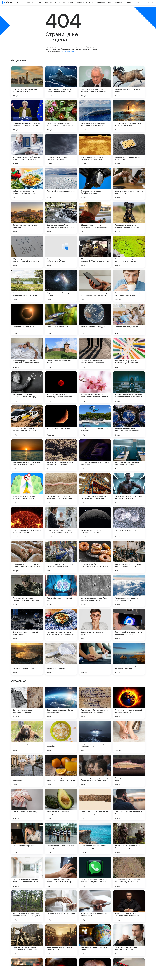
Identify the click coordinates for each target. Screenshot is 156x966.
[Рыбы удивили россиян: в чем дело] (129, 906)
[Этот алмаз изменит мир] (129, 523)
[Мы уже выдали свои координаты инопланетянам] (95, 872)
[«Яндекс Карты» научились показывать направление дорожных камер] (27, 489)
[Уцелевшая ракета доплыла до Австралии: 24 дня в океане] (95, 116)
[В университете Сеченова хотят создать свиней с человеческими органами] (27, 557)
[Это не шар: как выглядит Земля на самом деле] (61, 838)
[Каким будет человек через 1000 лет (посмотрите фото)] (129, 489)
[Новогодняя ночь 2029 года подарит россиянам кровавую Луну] (61, 387)
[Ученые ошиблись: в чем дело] (95, 319)
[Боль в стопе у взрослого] (129, 872)
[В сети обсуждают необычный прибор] (61, 591)
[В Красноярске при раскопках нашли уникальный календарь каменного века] (27, 252)
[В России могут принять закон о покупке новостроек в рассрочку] (129, 760)
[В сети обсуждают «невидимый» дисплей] (61, 794)
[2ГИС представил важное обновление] (27, 726)
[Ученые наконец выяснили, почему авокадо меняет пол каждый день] (61, 940)
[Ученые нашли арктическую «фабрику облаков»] (129, 591)
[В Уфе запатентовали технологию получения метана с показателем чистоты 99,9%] (129, 794)
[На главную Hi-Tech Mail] (9, 2)
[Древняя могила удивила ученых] (27, 872)
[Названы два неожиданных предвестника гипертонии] (95, 726)
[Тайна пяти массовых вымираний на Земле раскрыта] (129, 838)
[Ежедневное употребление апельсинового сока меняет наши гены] (61, 906)
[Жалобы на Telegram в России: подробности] (61, 760)
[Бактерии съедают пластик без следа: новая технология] (61, 659)
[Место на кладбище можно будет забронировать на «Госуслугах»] (95, 286)
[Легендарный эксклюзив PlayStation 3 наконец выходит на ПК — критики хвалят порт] (27, 591)
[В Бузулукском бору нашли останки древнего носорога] (61, 693)
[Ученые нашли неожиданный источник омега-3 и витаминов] (129, 252)
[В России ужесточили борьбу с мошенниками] (129, 150)
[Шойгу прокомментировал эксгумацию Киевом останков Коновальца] (95, 82)
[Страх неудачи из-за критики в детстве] (95, 625)
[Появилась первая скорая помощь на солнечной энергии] (27, 421)
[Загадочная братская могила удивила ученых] (27, 218)
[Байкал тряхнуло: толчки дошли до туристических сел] (129, 659)
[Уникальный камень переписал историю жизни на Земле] (27, 659)
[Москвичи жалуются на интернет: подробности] (129, 184)
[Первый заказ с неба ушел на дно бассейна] (95, 421)
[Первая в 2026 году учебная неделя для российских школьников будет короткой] (129, 319)
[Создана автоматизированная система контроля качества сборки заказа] (95, 489)
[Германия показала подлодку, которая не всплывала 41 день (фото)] (61, 82)
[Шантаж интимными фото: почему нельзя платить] (95, 455)
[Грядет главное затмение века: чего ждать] (27, 319)
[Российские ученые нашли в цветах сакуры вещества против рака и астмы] (95, 387)
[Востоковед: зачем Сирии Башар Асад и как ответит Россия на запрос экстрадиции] (95, 906)
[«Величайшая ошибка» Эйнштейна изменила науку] (27, 387)
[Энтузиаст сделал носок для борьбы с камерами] (95, 184)
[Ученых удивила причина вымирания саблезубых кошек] (27, 286)
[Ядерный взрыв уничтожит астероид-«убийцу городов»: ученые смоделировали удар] (27, 693)
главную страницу (68, 51)
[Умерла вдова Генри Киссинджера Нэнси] (129, 693)
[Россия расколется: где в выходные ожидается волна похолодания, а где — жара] (129, 218)
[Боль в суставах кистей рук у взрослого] (27, 940)
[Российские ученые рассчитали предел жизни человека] (129, 116)
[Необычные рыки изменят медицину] (61, 319)
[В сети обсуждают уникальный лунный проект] (27, 625)
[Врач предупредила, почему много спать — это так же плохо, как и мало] (27, 353)
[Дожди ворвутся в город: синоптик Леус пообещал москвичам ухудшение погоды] (61, 150)
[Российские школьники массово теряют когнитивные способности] (129, 387)
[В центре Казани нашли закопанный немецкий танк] (27, 838)
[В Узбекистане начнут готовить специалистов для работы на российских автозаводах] (61, 557)
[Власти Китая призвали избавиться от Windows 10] (61, 252)
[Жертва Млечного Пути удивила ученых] (61, 286)
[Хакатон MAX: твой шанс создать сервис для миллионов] (129, 625)
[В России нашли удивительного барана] (129, 82)
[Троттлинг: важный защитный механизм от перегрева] (61, 726)
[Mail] (3, 2)
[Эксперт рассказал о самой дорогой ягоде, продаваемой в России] (61, 116)
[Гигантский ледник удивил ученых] (61, 184)
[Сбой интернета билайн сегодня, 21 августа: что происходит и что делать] (129, 940)
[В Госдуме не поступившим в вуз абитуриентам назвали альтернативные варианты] (129, 455)
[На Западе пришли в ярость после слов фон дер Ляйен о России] (27, 116)
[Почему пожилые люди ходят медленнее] (27, 906)
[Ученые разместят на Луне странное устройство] (95, 523)
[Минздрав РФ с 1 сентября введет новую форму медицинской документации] (27, 150)
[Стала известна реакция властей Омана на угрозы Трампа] (95, 760)
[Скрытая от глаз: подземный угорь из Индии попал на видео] (61, 489)
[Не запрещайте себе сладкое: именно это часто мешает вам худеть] (129, 726)
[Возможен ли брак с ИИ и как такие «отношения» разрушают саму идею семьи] (61, 523)
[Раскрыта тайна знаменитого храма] (61, 353)
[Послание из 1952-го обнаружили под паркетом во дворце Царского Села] (95, 838)
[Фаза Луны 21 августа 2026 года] (61, 421)
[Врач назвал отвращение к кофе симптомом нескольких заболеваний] (129, 286)
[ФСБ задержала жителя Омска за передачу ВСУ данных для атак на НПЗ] (95, 252)
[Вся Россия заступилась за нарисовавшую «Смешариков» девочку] (129, 353)
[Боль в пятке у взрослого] (95, 659)
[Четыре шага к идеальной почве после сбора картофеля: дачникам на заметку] (61, 455)
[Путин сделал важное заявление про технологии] (27, 794)
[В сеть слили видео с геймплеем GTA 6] (95, 794)
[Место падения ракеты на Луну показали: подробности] (95, 591)
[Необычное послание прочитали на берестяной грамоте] (95, 940)
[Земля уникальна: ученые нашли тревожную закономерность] (95, 150)
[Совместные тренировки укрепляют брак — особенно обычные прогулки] (95, 353)
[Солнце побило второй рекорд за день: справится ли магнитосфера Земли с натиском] (27, 523)
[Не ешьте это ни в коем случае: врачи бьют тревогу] (61, 872)
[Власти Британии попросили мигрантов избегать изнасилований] (27, 82)
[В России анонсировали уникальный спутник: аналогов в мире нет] (129, 421)
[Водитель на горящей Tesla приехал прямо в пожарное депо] (61, 218)
